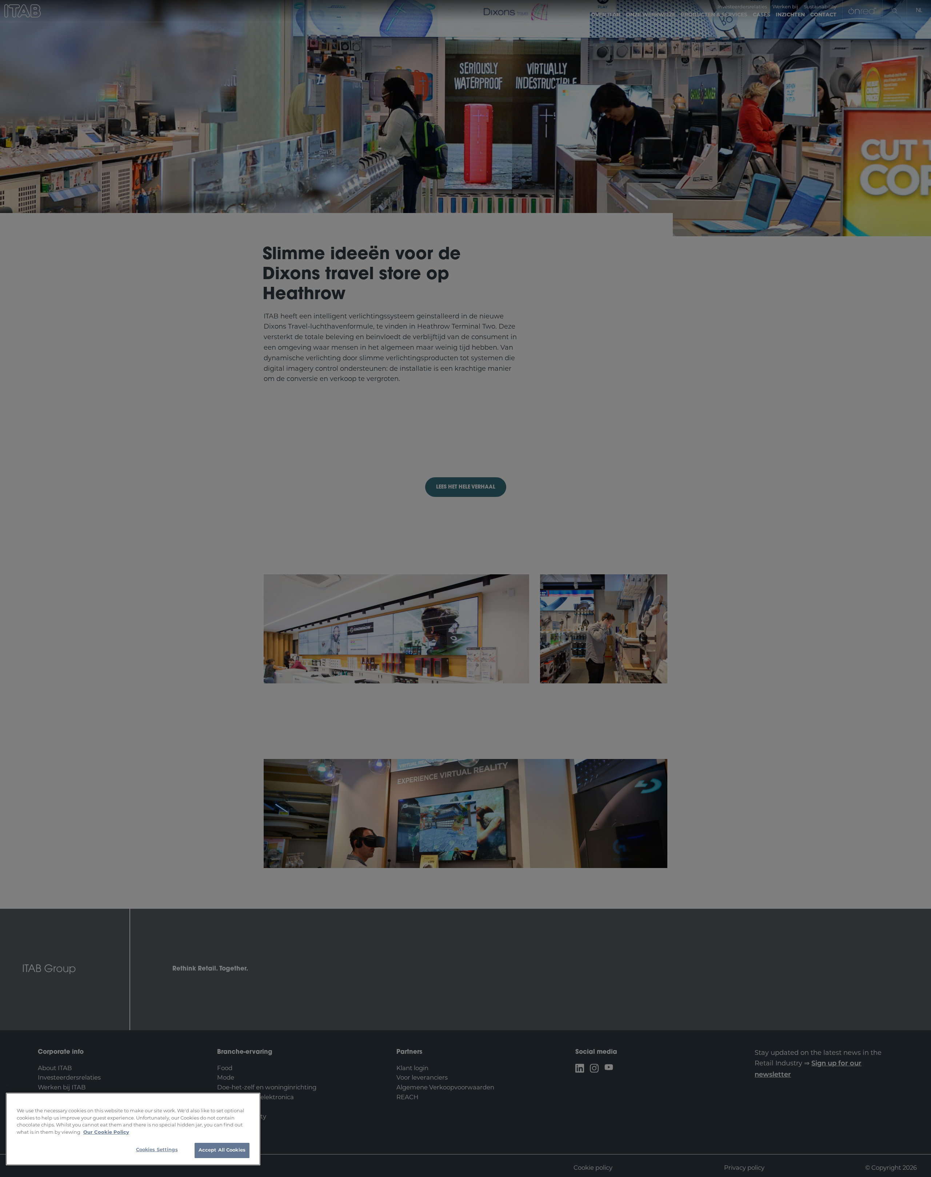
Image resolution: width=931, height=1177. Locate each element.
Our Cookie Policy (106, 1132)
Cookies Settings (157, 1150)
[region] (133, 1129)
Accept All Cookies (222, 1150)
